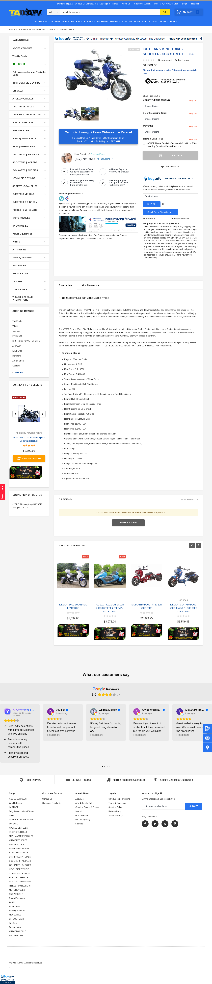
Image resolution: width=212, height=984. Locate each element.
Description (65, 285)
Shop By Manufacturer (24, 138)
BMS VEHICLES (20, 130)
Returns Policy (115, 811)
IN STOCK (39, 22)
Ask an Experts (103, 159)
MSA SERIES (19, 265)
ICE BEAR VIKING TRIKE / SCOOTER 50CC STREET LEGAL (46, 29)
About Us (79, 799)
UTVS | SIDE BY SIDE (131, 22)
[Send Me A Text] (207, 728)
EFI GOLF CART (21, 273)
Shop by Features (22, 257)
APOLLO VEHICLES (23, 98)
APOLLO (16, 346)
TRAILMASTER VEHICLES (26, 114)
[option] (98, 74)
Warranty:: (170, 126)
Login (184, 4)
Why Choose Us (90, 285)
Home (12, 29)
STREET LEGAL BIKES (24, 186)
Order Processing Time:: (170, 113)
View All (19, 372)
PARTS (16, 241)
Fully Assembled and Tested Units (28, 73)
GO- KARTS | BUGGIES (25, 170)
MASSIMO (17, 336)
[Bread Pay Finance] (61, 198)
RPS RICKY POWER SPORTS (26, 341)
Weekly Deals (19, 56)
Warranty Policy (115, 815)
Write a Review (182, 60)
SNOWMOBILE (20, 226)
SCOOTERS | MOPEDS (107, 22)
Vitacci (15, 326)
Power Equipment (22, 234)
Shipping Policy (115, 807)
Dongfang (16, 356)
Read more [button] (53, 734)
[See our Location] (207, 747)
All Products (19, 249)
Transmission (19, 289)
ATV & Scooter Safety (85, 803)
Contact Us (47, 799)
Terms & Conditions (117, 803)
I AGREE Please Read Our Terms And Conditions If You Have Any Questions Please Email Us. (172, 144)
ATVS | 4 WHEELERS (57, 22)
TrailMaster (17, 321)
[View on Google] (50, 711)
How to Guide (81, 815)
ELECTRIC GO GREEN (155, 22)
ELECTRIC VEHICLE (23, 194)
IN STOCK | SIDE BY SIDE (26, 83)
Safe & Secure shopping (119, 799)
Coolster (16, 366)
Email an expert (98, 154)
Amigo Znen (18, 361)
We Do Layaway (82, 819)
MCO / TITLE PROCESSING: (170, 100)
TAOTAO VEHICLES (23, 106)
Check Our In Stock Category (160, 212)
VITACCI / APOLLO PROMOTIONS (22, 298)
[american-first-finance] (66, 198)
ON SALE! (17, 91)
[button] (7, 979)
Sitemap (79, 824)
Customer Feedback (51, 803)
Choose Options (31, 458)
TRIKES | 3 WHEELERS (24, 210)
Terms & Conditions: (153, 139)
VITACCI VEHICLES (22, 122)
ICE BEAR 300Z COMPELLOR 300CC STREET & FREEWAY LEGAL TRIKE (110, 608)
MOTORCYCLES (21, 218)
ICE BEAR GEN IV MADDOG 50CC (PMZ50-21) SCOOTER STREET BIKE (183, 608)
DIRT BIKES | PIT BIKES (82, 22)
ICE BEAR (17, 351)
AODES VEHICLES (22, 48)
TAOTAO (16, 331)
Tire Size (17, 281)
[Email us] (207, 738)
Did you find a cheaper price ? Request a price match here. (169, 72)
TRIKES (173, 22)
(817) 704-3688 (85, 159)
